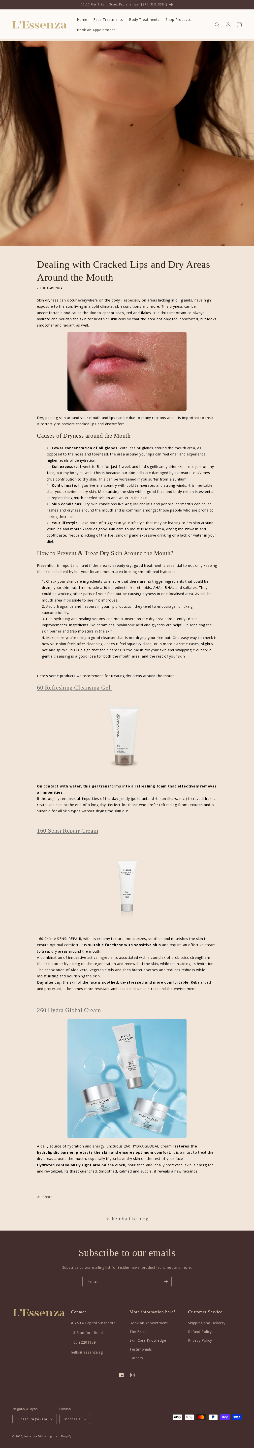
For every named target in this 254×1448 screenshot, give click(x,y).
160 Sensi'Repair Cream (67, 830)
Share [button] (48, 1196)
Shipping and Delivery (206, 1323)
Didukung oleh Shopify (55, 1436)
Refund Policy (200, 1331)
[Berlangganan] (165, 1281)
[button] (217, 24)
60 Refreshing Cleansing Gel (74, 687)
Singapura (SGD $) (32, 1419)
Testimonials (140, 1349)
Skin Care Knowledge (147, 1340)
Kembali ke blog (130, 1219)
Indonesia (72, 1419)
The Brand (138, 1331)
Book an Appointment (148, 1323)
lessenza (30, 1436)
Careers (136, 1358)
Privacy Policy (200, 1340)
